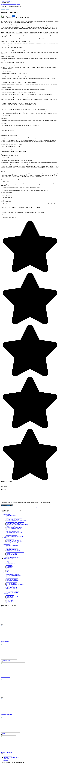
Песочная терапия (10, 599)
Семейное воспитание (12, 545)
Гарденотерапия (10, 602)
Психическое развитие (12, 580)
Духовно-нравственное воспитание (15, 552)
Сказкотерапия (10, 595)
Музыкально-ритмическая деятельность (16, 520)
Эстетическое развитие (12, 592)
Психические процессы (9, 563)
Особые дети (7, 559)
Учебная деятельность (11, 535)
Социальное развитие (11, 583)
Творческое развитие (11, 585)
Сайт (2, 489)
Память (8, 570)
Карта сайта (6, 758)
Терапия (6, 593)
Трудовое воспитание (11, 554)
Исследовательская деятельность (14, 523)
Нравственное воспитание (13, 550)
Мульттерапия (9, 600)
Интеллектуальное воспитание (14, 546)
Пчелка (2, 622)
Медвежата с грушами (6, 714)
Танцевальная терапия (12, 596)
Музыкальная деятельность (13, 519)
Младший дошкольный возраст (14, 540)
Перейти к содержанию (6, 1)
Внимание (9, 565)
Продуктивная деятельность (13, 526)
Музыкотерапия (10, 601)
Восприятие (9, 567)
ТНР (7, 562)
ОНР (7, 561)
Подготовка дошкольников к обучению (10, 4)
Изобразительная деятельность (14, 518)
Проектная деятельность (12, 531)
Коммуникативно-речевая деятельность (16, 529)
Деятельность (7, 514)
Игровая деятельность (11, 515)
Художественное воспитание (13, 555)
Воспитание (7, 544)
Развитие (6, 572)
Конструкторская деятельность (14, 527)
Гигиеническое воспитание (13, 549)
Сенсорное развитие (11, 582)
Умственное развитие (11, 587)
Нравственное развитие (12, 579)
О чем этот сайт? (8, 756)
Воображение (9, 566)
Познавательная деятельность (13, 516)
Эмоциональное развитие (12, 591)
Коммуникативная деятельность (14, 528)
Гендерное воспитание (12, 548)
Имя (2, 484)
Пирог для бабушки (5, 660)
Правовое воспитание (11, 553)
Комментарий (4, 500)
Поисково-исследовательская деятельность (17, 524)
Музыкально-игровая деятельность (15, 522)
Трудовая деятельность (12, 533)
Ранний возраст (10, 539)
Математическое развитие (12, 576)
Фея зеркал (3, 733)
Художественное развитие (13, 589)
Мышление (9, 569)
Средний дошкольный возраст (14, 541)
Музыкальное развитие (12, 578)
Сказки (13, 16)
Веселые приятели (5, 695)
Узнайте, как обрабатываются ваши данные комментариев (42, 507)
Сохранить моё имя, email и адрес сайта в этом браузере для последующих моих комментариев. (26, 502)
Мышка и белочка (5, 677)
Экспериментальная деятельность (14, 536)
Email (2, 486)
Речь (7, 571)
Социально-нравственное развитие (15, 584)
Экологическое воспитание (13, 557)
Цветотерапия (9, 597)
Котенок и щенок (5, 641)
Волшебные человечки (6, 752)
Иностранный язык (8, 558)
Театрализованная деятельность (14, 532)
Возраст (5, 537)
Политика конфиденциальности (12, 757)
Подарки (6, 760)
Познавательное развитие (12, 574)
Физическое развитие (11, 588)
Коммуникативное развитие (13, 575)
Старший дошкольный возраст (14, 542)
